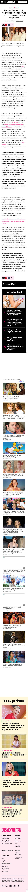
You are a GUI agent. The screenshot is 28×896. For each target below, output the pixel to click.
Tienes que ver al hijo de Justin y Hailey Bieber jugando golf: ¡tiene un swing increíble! (12, 813)
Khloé (6, 125)
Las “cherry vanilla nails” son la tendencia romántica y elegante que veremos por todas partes (15, 322)
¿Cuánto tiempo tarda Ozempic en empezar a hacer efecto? (14, 339)
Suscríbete (22, 2)
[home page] (9, 2)
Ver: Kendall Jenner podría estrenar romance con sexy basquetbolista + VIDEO (13, 221)
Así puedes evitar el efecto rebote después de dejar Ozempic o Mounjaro (15, 347)
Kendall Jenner (7, 127)
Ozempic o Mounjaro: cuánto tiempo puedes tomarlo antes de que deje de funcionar (14, 313)
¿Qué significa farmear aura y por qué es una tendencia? (14, 331)
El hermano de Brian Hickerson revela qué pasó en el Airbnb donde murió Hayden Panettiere (13, 726)
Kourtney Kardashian (15, 125)
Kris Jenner (14, 122)
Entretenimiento (14, 8)
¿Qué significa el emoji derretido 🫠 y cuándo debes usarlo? (14, 755)
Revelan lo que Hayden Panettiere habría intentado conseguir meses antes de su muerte (14, 783)
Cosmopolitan (19, 21)
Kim (22, 67)
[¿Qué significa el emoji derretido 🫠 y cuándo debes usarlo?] (14, 741)
